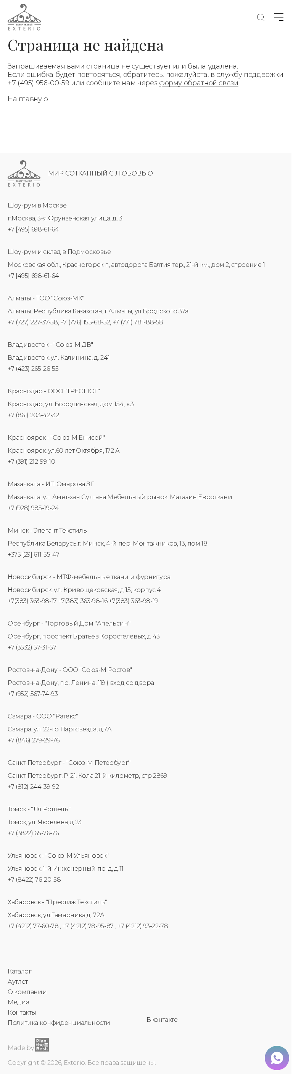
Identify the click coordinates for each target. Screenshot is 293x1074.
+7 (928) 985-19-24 (33, 508)
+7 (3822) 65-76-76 (33, 833)
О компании (27, 992)
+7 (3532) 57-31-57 (32, 647)
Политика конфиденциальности (59, 1022)
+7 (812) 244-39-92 (33, 786)
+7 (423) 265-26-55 (33, 368)
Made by (21, 1048)
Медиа (18, 1002)
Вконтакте (162, 1019)
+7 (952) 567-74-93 (33, 693)
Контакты (22, 1012)
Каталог (19, 971)
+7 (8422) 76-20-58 (34, 879)
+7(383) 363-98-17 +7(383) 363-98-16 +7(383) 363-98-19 (83, 601)
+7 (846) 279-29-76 (34, 740)
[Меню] (278, 17)
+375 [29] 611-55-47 (33, 554)
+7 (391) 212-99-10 (31, 461)
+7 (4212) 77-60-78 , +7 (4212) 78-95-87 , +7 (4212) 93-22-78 (88, 926)
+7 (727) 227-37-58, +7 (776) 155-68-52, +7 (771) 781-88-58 (85, 322)
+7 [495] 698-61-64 (33, 229)
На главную (28, 99)
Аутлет (18, 981)
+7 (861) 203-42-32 (33, 415)
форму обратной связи (198, 83)
